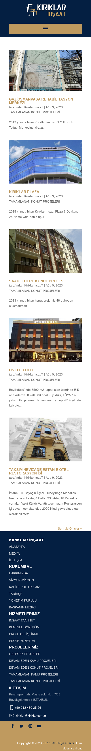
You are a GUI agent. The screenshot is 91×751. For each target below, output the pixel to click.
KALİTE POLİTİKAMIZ (24, 587)
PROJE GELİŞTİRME (24, 634)
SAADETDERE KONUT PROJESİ (36, 281)
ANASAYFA (17, 546)
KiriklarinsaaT (33, 107)
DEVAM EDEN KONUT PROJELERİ (34, 667)
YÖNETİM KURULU (23, 600)
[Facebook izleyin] (12, 726)
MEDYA (14, 553)
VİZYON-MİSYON (21, 580)
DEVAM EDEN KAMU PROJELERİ (33, 660)
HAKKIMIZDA (18, 573)
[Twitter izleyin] (21, 726)
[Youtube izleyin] (39, 726)
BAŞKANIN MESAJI (22, 607)
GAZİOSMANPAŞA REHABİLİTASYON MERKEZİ (41, 101)
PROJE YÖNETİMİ (22, 641)
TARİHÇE (15, 594)
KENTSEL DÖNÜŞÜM (24, 627)
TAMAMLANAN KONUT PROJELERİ (34, 112)
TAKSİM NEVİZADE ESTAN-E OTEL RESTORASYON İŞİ (39, 471)
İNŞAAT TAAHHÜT (22, 620)
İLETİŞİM (15, 560)
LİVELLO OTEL (21, 370)
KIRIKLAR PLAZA (24, 192)
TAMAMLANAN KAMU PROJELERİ (33, 674)
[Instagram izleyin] (30, 726)
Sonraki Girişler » (70, 528)
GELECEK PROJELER (24, 654)
